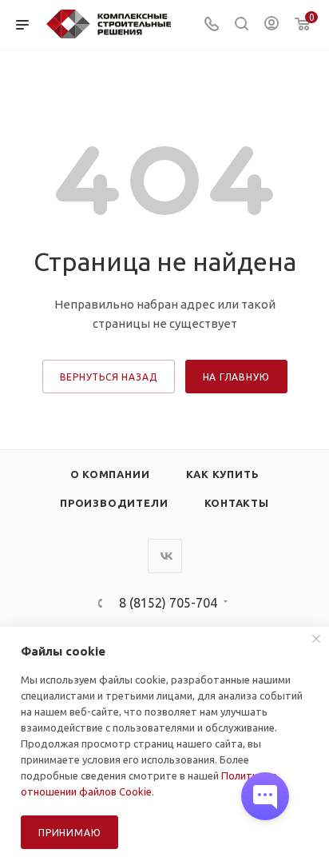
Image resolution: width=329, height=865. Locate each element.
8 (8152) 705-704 (168, 602)
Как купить (223, 474)
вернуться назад (108, 377)
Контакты (236, 502)
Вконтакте (165, 556)
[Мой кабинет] (271, 25)
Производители (114, 502)
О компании (110, 474)
